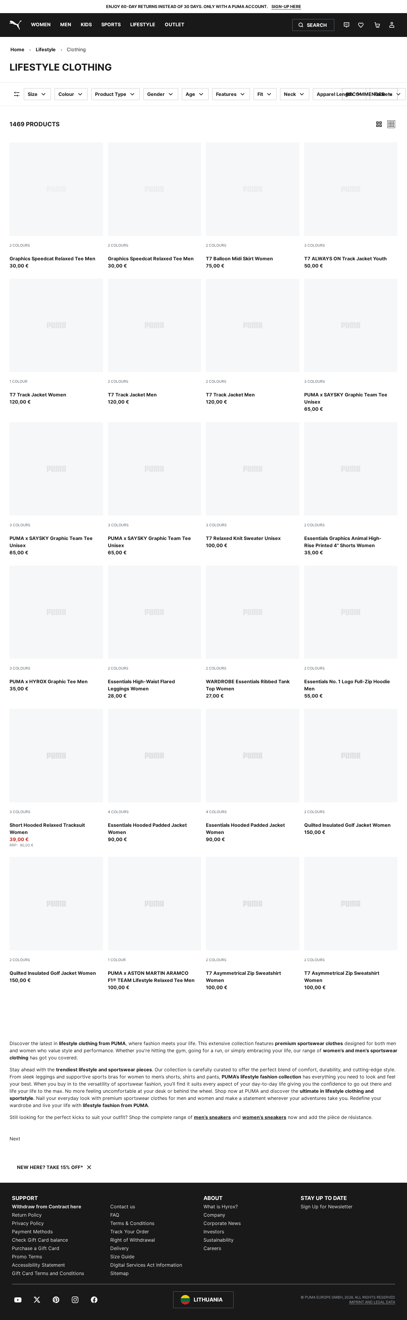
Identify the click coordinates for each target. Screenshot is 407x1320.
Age (190, 94)
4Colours (118, 812)
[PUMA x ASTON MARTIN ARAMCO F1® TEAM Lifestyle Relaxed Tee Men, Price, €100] (154, 924)
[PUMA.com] (14, 25)
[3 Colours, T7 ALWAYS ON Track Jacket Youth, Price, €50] (351, 205)
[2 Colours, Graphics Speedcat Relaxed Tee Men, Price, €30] (56, 205)
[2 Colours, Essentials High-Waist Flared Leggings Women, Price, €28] (154, 633)
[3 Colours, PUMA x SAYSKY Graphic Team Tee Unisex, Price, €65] (351, 346)
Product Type (110, 94)
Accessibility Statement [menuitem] (38, 1265)
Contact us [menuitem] (122, 1207)
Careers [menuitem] (212, 1248)
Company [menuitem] (214, 1215)
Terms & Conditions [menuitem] (132, 1223)
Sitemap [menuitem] (119, 1273)
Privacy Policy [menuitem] (28, 1223)
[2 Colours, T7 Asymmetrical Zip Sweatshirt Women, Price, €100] (252, 924)
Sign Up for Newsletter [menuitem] (326, 1207)
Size (33, 94)
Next (15, 1139)
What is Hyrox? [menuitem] (221, 1207)
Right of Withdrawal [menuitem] (132, 1240)
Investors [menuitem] (214, 1232)
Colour (66, 94)
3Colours (314, 245)
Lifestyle (46, 49)
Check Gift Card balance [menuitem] (40, 1240)
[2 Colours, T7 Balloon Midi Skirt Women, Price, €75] (252, 205)
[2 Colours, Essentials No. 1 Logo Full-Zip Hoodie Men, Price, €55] (351, 633)
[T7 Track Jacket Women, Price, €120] (56, 342)
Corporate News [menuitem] (222, 1223)
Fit (260, 94)
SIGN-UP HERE (286, 6)
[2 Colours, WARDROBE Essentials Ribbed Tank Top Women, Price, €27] (252, 633)
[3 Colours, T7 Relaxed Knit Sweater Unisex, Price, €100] (252, 485)
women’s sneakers (264, 1117)
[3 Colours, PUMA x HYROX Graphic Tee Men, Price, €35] (56, 629)
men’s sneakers (212, 1117)
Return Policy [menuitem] (27, 1215)
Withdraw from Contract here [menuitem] (46, 1207)
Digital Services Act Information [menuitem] (146, 1265)
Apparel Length (335, 94)
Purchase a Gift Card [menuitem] (35, 1248)
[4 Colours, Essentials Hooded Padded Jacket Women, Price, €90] (154, 776)
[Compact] (379, 124)
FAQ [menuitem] (114, 1215)
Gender (156, 94)
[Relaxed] (391, 124)
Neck (290, 94)
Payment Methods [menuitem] (32, 1232)
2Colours (20, 245)
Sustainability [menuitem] (219, 1240)
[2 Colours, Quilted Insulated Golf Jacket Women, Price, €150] (351, 772)
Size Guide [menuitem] (122, 1257)
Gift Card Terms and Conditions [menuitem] (48, 1273)
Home (17, 49)
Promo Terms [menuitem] (27, 1257)
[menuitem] (40, 25)
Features (226, 94)
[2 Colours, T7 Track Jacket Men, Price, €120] (154, 342)
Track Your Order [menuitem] (129, 1232)
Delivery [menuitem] (119, 1248)
